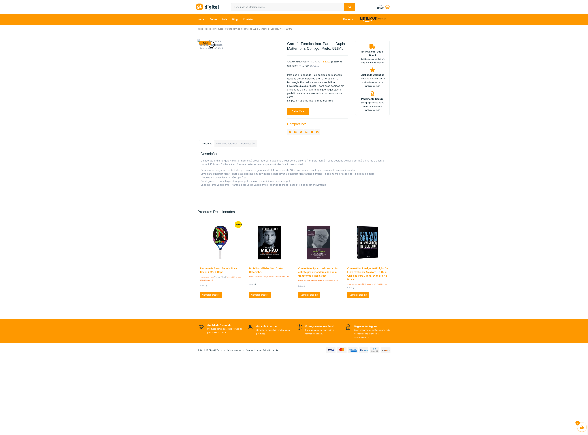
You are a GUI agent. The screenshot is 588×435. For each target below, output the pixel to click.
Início (200, 29)
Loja (224, 19)
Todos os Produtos (214, 29)
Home (201, 19)
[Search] (349, 7)
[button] (298, 111)
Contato (248, 19)
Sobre (213, 19)
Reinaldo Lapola (270, 350)
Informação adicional (226, 143)
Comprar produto (211, 294)
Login (381, 5)
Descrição (207, 143)
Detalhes (314, 66)
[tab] (207, 143)
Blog (235, 19)
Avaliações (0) (248, 143)
